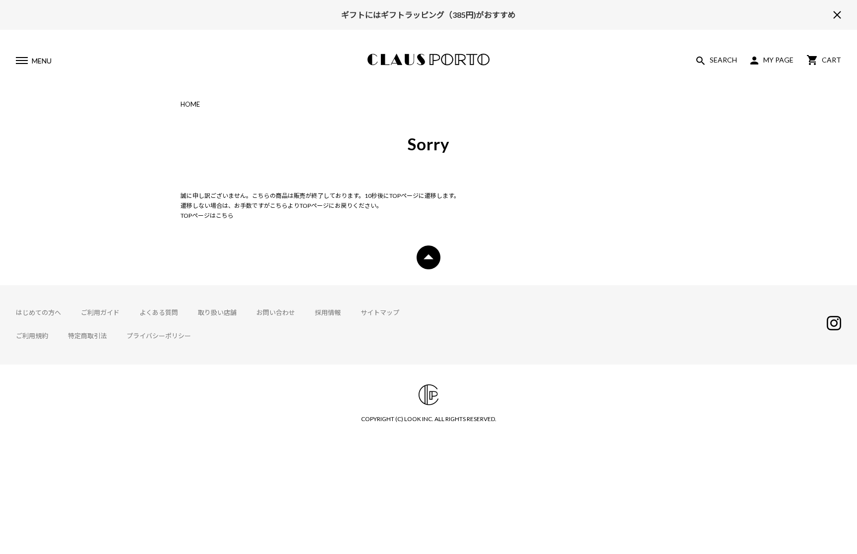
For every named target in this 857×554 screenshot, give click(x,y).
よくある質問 (158, 312)
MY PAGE (778, 60)
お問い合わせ (275, 312)
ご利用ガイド (100, 312)
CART (831, 60)
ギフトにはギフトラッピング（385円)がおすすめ (428, 14)
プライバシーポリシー (158, 336)
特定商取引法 (87, 336)
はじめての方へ (38, 312)
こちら (279, 205)
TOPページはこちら (207, 215)
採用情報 (328, 312)
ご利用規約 (32, 336)
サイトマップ (380, 312)
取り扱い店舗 (217, 312)
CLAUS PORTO (428, 59)
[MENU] (21, 62)
